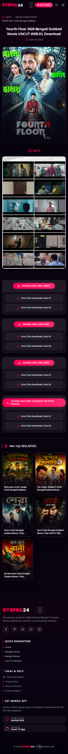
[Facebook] (6, 629)
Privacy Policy (11, 681)
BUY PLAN (45, 5)
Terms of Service (13, 686)
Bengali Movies (12, 656)
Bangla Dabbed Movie (26, 16)
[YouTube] (23, 629)
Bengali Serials (12, 651)
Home (8, 647)
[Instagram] (39, 629)
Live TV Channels (13, 661)
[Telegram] (14, 629)
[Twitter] (31, 629)
